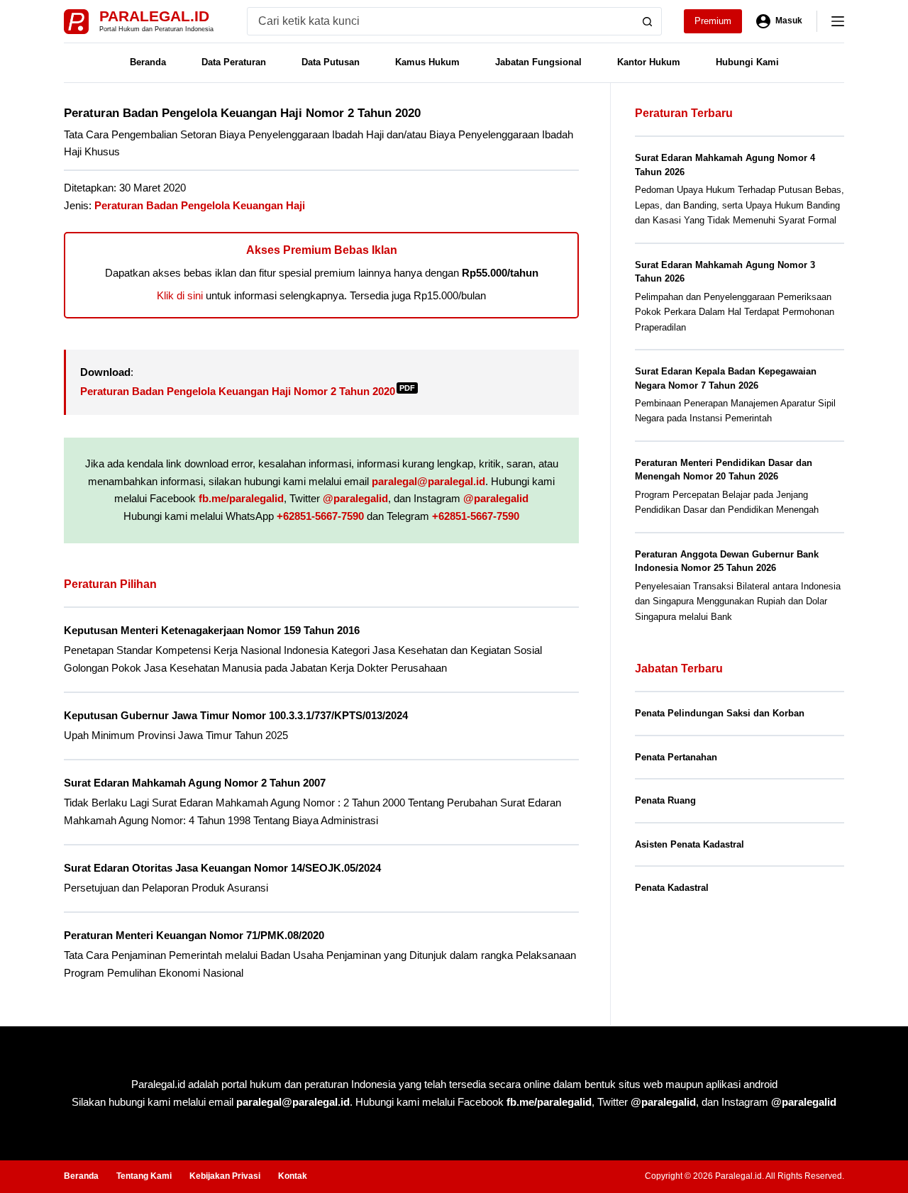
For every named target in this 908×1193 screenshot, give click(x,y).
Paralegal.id (154, 16)
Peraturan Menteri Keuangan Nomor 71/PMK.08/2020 (194, 935)
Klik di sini (180, 295)
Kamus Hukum (427, 62)
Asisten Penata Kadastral (689, 844)
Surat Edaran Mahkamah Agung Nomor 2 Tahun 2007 (195, 783)
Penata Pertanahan (676, 757)
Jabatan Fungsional (538, 62)
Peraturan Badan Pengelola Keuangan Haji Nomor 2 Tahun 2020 (247, 391)
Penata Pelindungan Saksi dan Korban (719, 713)
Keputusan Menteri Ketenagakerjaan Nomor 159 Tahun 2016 (212, 630)
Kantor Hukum (648, 62)
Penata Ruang (665, 800)
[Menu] (837, 21)
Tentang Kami (144, 1176)
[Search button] (647, 21)
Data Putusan (330, 62)
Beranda (148, 62)
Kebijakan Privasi (224, 1176)
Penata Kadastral (672, 887)
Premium (712, 21)
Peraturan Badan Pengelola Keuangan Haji (199, 205)
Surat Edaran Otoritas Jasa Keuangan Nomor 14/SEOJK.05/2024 (222, 868)
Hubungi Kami (747, 62)
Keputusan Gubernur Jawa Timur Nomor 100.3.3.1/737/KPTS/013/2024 (236, 715)
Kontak (292, 1176)
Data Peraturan (233, 62)
